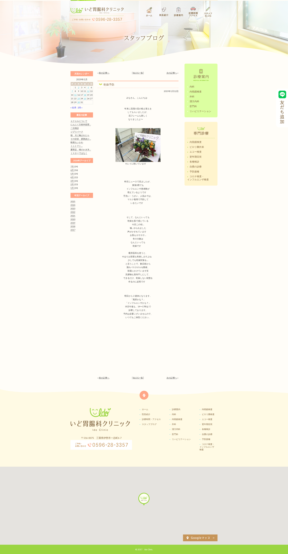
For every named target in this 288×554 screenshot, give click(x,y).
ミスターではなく (78, 153)
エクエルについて (78, 121)
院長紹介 (146, 414)
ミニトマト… (76, 146)
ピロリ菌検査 (208, 414)
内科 (192, 86)
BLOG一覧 (138, 73)
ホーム (145, 409)
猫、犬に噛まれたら (79, 135)
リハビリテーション (200, 111)
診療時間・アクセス (151, 419)
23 (78, 98)
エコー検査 (196, 151)
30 (78, 102)
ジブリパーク (76, 131)
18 (85, 95)
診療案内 (176, 409)
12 (88, 91)
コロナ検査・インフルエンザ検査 (198, 178)
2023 (72, 208)
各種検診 (194, 161)
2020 (72, 219)
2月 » (80, 107)
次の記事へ (171, 73)
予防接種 (194, 171)
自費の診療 (196, 166)
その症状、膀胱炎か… (80, 139)
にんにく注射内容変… (80, 124)
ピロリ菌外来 (197, 146)
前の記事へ (104, 73)
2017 (72, 230)
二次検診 (74, 128)
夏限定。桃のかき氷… (80, 149)
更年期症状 (196, 156)
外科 (192, 96)
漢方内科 (194, 101)
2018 (72, 226)
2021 (72, 215)
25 (85, 98)
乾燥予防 (109, 84)
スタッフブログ (149, 424)
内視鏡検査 (196, 91)
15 (75, 95)
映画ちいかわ (76, 142)
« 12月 (73, 107)
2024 (72, 205)
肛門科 (193, 106)
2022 (72, 212)
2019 (72, 223)
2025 (72, 201)
